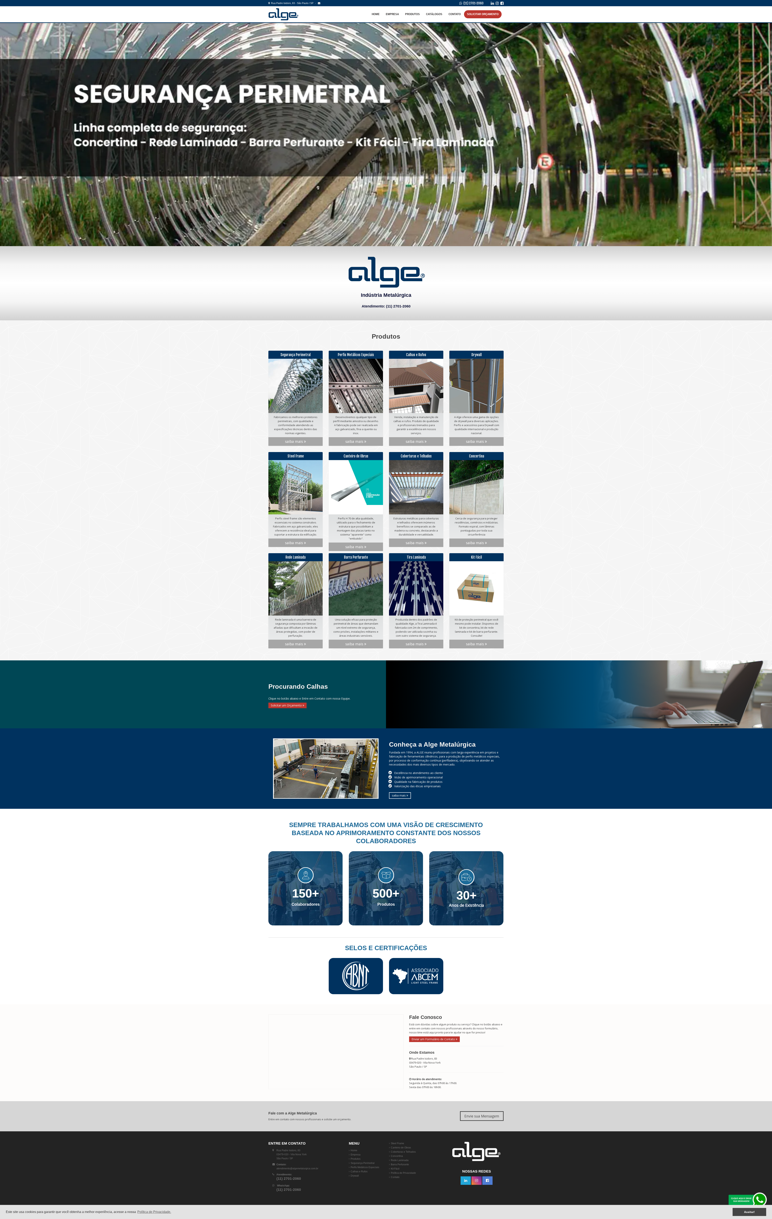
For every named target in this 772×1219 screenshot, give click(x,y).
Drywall (355, 1175)
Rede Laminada (400, 1160)
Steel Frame (397, 1143)
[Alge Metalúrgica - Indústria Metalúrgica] (292, 14)
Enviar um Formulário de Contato (434, 1039)
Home (376, 14)
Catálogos (434, 14)
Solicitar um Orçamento (287, 705)
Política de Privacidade (403, 1173)
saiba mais (294, 441)
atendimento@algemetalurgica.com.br (297, 1168)
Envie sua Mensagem (481, 1116)
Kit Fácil (395, 1168)
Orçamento (483, 14)
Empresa (392, 14)
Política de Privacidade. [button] (154, 1212)
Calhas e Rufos (359, 1171)
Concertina (397, 1156)
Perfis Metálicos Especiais (365, 1167)
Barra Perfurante (400, 1164)
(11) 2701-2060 (473, 3)
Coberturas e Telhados (403, 1151)
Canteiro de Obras (401, 1147)
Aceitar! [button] (749, 1212)
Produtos (412, 14)
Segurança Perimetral (363, 1163)
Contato (455, 14)
